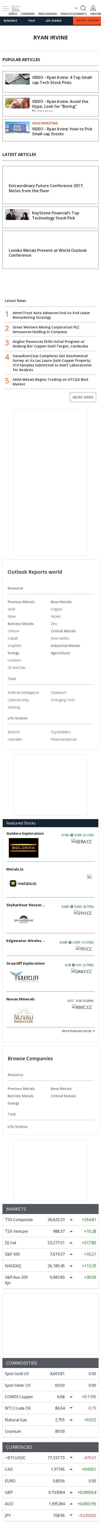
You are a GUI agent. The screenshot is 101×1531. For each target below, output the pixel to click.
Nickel (55, 616)
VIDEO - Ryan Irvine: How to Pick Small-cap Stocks (62, 131)
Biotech (14, 732)
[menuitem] (29, 609)
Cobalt (13, 638)
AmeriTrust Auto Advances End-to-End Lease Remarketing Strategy (51, 315)
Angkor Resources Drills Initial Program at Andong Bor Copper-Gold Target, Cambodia (50, 343)
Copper (56, 609)
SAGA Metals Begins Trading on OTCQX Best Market (50, 381)
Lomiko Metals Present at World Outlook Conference (48, 253)
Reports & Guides (87, 20)
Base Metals (61, 601)
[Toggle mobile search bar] (83, 8)
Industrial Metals (65, 645)
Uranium (14, 660)
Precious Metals (21, 601)
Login (93, 8)
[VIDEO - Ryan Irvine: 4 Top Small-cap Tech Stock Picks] (17, 82)
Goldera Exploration (25, 833)
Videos (13, 14)
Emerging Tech (63, 700)
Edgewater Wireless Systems (26, 940)
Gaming (14, 707)
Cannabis (15, 739)
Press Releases (47, 14)
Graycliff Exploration (25, 963)
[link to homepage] (18, 7)
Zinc (54, 623)
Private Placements (74, 14)
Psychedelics (61, 732)
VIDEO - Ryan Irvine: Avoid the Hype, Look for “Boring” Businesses (60, 106)
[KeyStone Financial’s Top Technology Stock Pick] (17, 217)
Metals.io (15, 869)
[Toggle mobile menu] (5, 8)
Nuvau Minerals (20, 999)
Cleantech (58, 692)
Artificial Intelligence (23, 692)
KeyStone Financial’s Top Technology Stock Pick (55, 215)
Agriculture (60, 653)
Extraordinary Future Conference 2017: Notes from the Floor (46, 188)
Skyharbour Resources (26, 904)
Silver (12, 616)
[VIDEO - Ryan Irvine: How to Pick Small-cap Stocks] (17, 130)
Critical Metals (63, 631)
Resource (10, 20)
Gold (11, 609)
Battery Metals (21, 623)
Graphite (14, 645)
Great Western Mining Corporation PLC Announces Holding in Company (46, 329)
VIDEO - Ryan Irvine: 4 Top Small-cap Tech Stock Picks (62, 80)
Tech (31, 20)
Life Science (54, 20)
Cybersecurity (18, 700)
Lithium (13, 631)
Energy (13, 653)
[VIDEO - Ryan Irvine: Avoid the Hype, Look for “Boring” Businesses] (17, 106)
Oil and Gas (17, 667)
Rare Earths (60, 638)
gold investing (45, 123)
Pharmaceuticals (64, 739)
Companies (28, 14)
